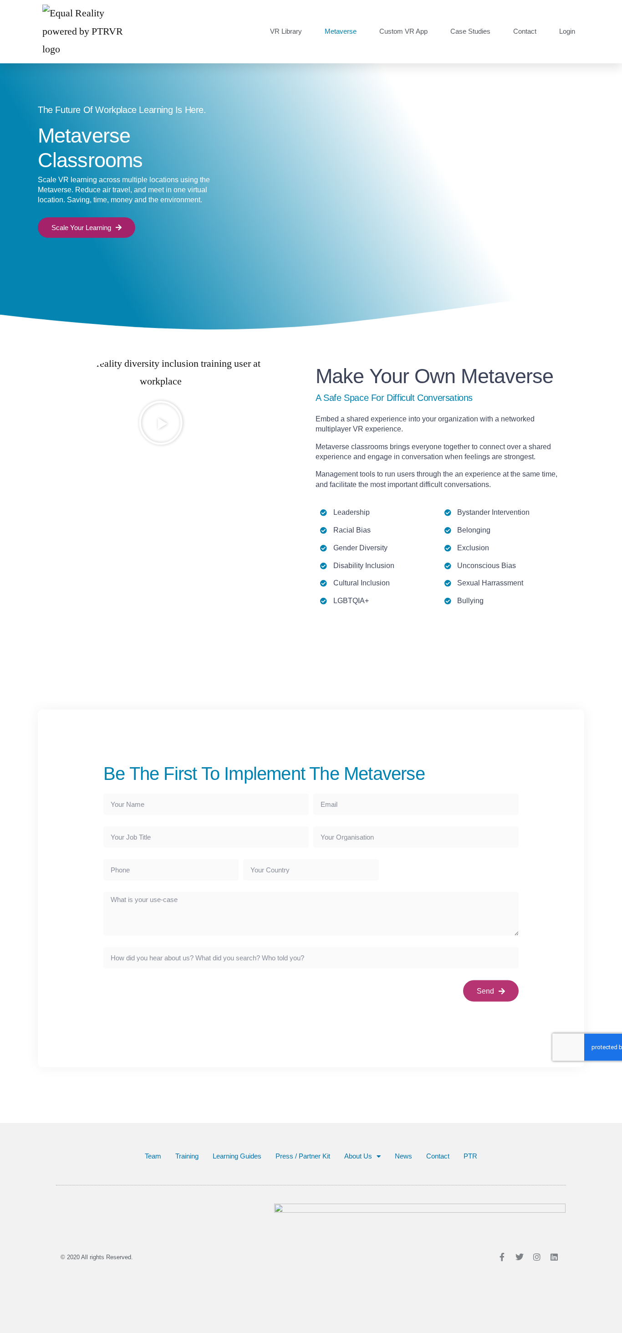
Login (567, 31)
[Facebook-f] (502, 1257)
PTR (470, 1156)
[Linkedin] (554, 1257)
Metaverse (341, 31)
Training (187, 1156)
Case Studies (470, 31)
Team (153, 1156)
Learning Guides (237, 1156)
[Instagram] (537, 1257)
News (403, 1156)
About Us (358, 1156)
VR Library (286, 31)
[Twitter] (519, 1257)
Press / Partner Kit (302, 1156)
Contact (524, 31)
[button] (161, 423)
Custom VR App (403, 31)
